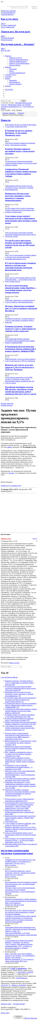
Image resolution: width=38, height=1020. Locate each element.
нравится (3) (5, 485)
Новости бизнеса (15, 84)
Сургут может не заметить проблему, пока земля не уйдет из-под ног (20, 824)
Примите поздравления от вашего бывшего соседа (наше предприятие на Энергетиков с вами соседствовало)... (21, 901)
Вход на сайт (5, 50)
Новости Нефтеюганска (17, 61)
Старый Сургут (10, 75)
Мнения (8, 67)
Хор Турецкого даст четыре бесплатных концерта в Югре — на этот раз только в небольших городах (19, 840)
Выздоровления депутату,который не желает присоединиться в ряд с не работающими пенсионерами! (21, 884)
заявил (9, 447)
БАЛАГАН (9, 89)
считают (11, 473)
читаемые (6, 853)
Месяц (15, 677)
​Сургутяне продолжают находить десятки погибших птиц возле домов (20, 779)
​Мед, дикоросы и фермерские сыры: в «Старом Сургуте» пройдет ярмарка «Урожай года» (18, 754)
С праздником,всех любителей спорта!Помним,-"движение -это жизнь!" (19, 941)
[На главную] (8, 11)
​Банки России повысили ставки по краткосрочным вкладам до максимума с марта (19, 812)
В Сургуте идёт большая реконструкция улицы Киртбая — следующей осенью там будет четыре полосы (21, 289)
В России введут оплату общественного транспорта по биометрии (19, 800)
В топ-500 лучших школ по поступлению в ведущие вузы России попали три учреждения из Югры (20, 699)
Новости (8, 56)
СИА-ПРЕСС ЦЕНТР (25, 972)
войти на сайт (14, 663)
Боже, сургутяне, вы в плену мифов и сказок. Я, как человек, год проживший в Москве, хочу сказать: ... (20, 955)
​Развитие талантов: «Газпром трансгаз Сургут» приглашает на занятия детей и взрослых (20, 328)
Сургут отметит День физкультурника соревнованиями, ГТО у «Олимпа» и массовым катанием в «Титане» (19, 946)
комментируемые (23, 853)
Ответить (35, 538)
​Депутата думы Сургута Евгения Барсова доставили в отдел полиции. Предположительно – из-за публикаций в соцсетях (20, 773)
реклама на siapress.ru (34, 7)
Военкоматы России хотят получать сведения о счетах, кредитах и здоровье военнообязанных (18, 197)
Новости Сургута (15, 58)
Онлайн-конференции (17, 73)
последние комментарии (15, 850)
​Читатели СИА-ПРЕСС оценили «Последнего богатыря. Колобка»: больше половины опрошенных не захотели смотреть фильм (20, 792)
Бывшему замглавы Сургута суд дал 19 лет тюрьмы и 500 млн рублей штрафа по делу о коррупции (21, 829)
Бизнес (7, 78)
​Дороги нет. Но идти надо (14, 905)
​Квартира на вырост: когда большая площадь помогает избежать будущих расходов (18, 748)
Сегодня (4, 677)
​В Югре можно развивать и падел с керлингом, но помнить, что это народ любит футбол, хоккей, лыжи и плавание (20, 760)
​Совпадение (11, 821)
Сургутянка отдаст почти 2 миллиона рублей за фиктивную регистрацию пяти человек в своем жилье (21, 219)
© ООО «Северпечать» (18, 968)
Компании (13, 80)
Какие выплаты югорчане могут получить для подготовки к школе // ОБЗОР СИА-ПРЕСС (20, 818)
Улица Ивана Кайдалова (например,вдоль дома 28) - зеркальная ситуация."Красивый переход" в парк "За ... (20, 929)
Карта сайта (5, 1013)
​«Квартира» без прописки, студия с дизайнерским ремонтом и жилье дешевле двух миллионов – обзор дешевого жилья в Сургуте (20, 785)
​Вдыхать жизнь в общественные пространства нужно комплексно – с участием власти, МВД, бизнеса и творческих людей (18, 736)
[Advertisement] (19, 513)
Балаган (8, 86)
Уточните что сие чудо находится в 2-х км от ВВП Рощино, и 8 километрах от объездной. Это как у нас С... (20, 861)
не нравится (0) (15, 485)
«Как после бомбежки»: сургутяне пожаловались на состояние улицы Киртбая (21, 934)
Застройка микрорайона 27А (11, 106)
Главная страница (8, 113)
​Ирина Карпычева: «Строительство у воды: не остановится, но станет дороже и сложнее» (21, 743)
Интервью (13, 69)
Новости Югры (14, 65)
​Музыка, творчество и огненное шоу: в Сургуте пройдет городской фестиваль (21, 308)
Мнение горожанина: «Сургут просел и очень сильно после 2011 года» (19, 960)
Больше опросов (7, 405)
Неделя (9, 677)
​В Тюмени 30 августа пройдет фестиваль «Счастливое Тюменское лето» (18, 133)
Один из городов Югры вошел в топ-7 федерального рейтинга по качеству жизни (20, 834)
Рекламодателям (19, 1004)
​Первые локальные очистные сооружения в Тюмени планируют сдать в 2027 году (21, 723)
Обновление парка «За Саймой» (19, 105)
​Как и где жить (10, 865)
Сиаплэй (8, 76)
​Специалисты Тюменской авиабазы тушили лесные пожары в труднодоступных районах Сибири (21, 172)
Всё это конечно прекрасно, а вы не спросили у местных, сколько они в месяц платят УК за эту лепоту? (20, 873)
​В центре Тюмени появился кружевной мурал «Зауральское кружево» (20, 151)
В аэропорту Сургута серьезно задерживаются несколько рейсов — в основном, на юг (18, 767)
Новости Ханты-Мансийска (19, 63)
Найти (23, 101)
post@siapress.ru (21, 978)
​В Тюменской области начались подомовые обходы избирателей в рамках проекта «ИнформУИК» (20, 348)
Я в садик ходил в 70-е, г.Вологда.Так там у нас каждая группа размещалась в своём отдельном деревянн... (20, 912)
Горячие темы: (7, 103)
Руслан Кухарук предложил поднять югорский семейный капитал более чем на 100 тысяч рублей (20, 243)
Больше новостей (7, 403)
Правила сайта (6, 1004)
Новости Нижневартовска (18, 60)
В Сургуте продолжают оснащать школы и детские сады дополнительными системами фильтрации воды (20, 266)
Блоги (11, 71)
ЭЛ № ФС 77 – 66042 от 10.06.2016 (13, 985)
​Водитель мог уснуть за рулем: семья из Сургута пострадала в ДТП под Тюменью (19, 367)
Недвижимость (14, 82)
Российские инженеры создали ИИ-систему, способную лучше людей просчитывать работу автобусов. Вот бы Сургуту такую (20, 390)
